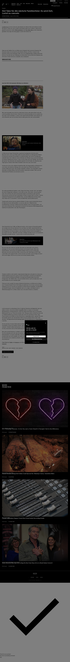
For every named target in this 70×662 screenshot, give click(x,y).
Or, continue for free (36, 342)
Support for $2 (36, 336)
